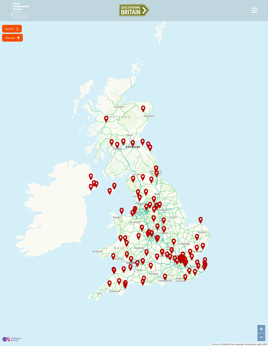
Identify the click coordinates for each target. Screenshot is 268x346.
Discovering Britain (134, 10)
